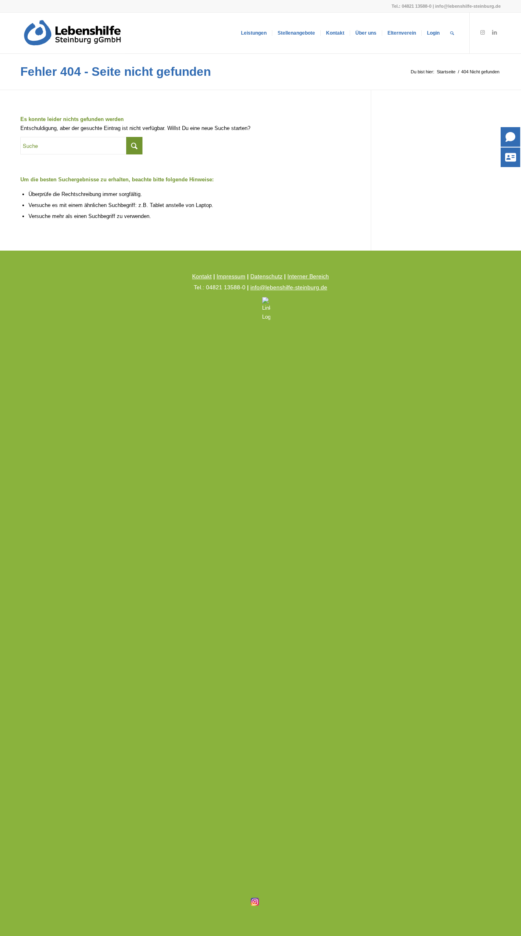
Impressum (231, 276)
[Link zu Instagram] (482, 32)
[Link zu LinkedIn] (494, 32)
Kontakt (202, 276)
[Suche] (452, 33)
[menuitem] (254, 33)
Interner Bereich (308, 276)
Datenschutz (266, 276)
